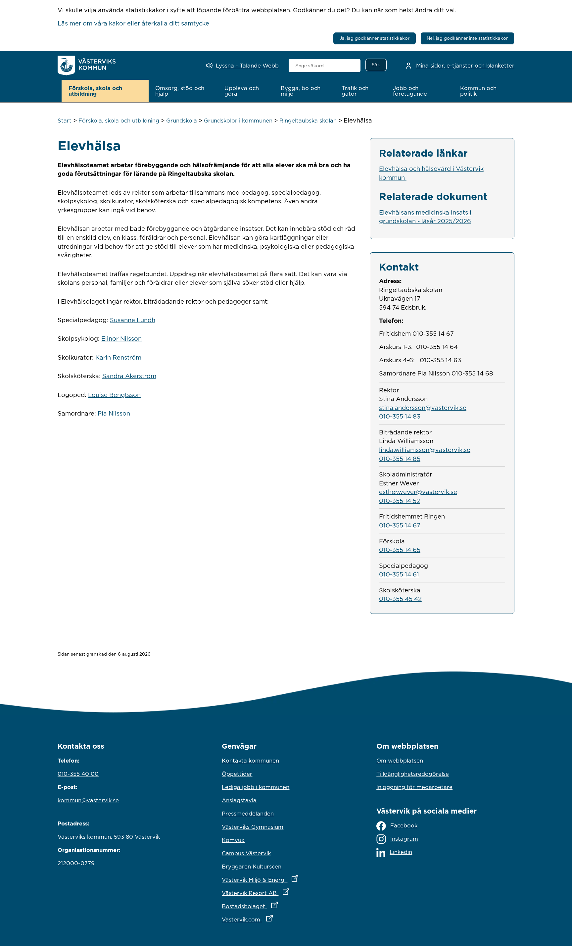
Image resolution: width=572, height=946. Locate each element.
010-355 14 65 (399, 549)
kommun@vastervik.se (88, 800)
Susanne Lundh (132, 320)
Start (65, 120)
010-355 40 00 (78, 774)
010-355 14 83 (399, 416)
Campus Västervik (246, 853)
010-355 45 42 (400, 598)
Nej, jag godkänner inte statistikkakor (467, 38)
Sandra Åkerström (129, 375)
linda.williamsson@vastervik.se (424, 449)
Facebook (403, 825)
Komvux (233, 840)
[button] (105, 91)
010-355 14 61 (399, 574)
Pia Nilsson (114, 413)
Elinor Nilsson (121, 338)
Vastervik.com (276, 919)
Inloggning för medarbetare (414, 787)
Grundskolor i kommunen (238, 120)
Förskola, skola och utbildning (118, 120)
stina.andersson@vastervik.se (422, 407)
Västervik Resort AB (284, 892)
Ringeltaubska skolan (308, 120)
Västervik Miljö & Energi (286, 879)
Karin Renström (118, 357)
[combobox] (324, 65)
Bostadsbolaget (279, 906)
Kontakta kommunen (250, 760)
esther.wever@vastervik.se (418, 491)
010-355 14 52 (399, 500)
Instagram (404, 838)
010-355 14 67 (399, 525)
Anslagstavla (239, 800)
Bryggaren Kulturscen (251, 866)
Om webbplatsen (399, 760)
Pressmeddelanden (248, 813)
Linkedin (401, 852)
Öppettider (237, 774)
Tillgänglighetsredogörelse (412, 774)
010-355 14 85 (399, 458)
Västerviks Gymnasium (252, 826)
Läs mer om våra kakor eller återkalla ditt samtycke (133, 23)
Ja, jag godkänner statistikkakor (374, 38)
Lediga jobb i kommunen (255, 787)
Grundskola (181, 120)
